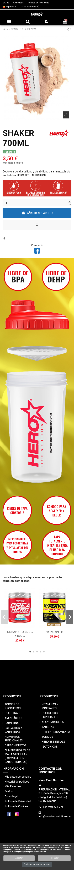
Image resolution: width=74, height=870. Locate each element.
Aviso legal (19, 2)
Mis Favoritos (13, 786)
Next (69, 617)
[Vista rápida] (22, 626)
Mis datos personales (18, 776)
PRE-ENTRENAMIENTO (56, 731)
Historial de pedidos (17, 781)
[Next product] (70, 29)
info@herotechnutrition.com (55, 816)
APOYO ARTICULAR (53, 722)
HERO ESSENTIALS (53, 741)
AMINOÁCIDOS (14, 718)
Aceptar (19, 858)
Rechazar (54, 858)
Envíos (6, 2)
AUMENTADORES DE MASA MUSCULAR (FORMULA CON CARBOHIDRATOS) (17, 756)
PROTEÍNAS (12, 713)
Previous (4, 617)
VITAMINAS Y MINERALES (50, 706)
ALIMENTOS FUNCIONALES (14, 738)
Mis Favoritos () (30, 6)
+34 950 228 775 (53, 806)
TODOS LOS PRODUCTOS (13, 706)
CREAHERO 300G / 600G (20, 634)
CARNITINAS (12, 723)
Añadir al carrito (40, 213)
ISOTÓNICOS (50, 746)
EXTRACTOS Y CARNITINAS (13, 729)
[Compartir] (4, 238)
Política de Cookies (16, 806)
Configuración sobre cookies (37, 864)
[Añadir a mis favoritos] (17, 626)
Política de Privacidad (38, 2)
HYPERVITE (54, 632)
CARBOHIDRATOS (16, 745)
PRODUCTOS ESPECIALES (50, 714)
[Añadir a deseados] (37, 225)
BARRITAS (48, 726)
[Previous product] (68, 29)
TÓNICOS (47, 736)
